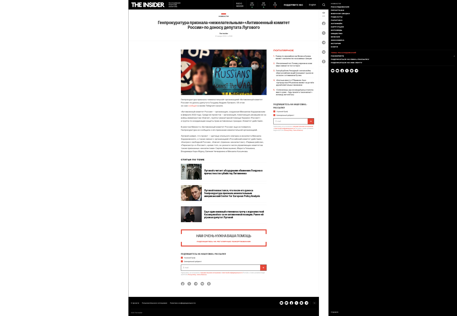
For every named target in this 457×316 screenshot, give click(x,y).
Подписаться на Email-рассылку (350, 59)
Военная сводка (340, 13)
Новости (224, 16)
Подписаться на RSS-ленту (346, 63)
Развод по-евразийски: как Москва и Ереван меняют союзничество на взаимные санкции (294, 57)
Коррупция (337, 27)
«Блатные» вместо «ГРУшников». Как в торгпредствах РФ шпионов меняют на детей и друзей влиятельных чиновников (295, 82)
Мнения (335, 37)
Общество (337, 33)
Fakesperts (337, 56)
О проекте (135, 303)
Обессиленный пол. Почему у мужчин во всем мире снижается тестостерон (294, 64)
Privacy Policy (192, 274)
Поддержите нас (293, 5)
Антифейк (337, 23)
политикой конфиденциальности (232, 272)
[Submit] (263, 268)
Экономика (337, 40)
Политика (337, 20)
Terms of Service (201, 274)
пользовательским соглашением (211, 272)
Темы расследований (343, 53)
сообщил (192, 105)
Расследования (340, 7)
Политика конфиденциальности (183, 303)
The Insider (223, 33)
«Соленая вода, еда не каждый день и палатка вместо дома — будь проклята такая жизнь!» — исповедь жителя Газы (294, 92)
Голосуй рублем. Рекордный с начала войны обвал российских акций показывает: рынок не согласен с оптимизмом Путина (294, 72)
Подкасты (337, 17)
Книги (334, 47)
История (336, 43)
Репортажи (337, 10)
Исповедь (336, 30)
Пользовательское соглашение (154, 303)
